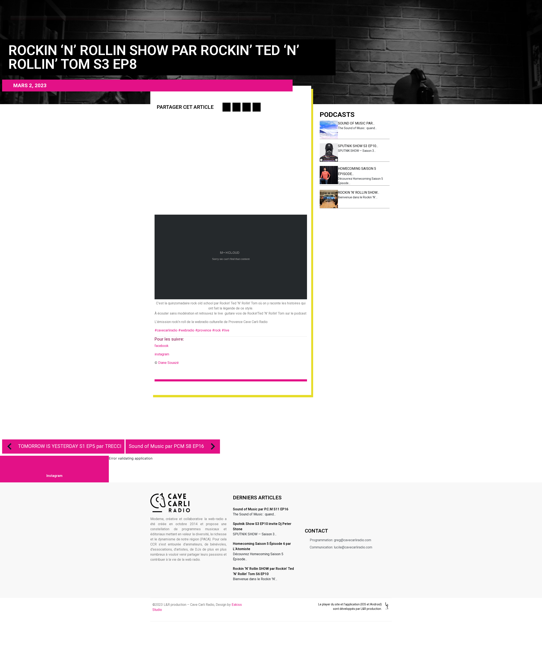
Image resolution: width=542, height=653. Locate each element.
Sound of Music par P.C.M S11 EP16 (260, 509)
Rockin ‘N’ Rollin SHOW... (358, 193)
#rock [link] (216, 330)
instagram (162, 354)
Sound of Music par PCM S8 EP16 (166, 446)
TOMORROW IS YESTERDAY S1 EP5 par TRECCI (69, 446)
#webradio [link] (186, 330)
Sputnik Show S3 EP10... (358, 146)
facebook (162, 346)
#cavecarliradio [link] (166, 330)
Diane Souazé (168, 363)
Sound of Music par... (356, 123)
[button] (227, 107)
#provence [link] (203, 330)
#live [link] (226, 330)
